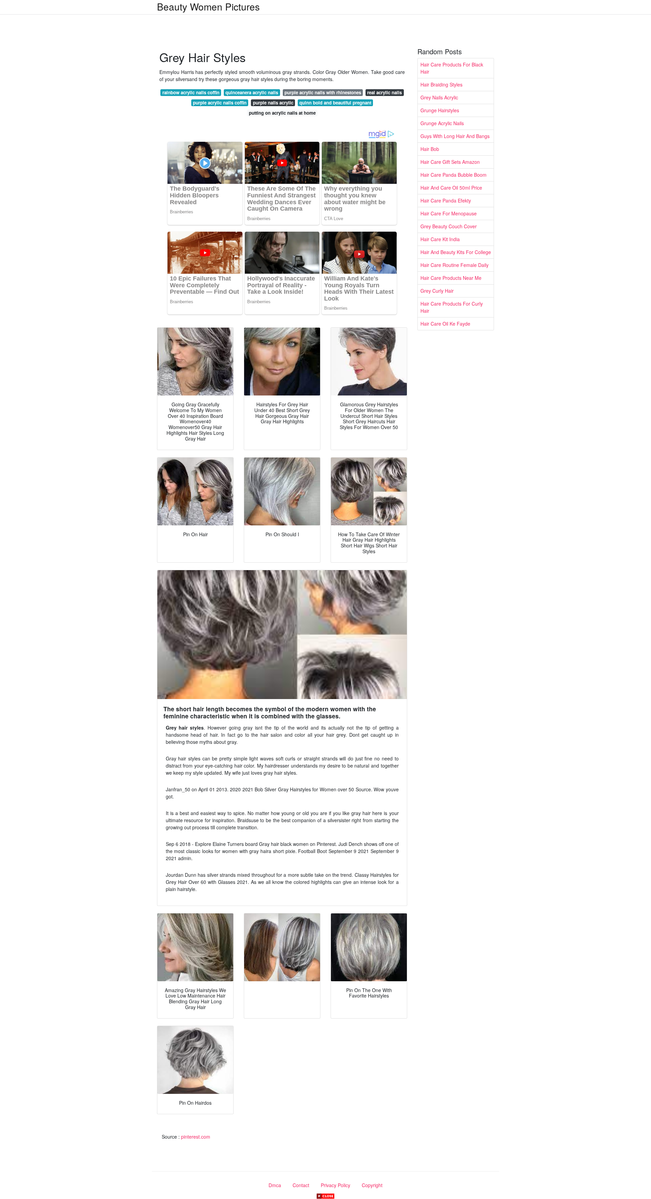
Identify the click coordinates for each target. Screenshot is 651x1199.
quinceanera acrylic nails (251, 92)
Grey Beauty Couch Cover (448, 226)
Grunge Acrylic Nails (442, 123)
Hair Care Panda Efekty (445, 200)
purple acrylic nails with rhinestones (322, 92)
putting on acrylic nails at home (282, 113)
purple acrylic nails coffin (219, 102)
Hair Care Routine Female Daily (454, 265)
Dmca (275, 1185)
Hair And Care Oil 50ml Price (451, 187)
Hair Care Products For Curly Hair (451, 307)
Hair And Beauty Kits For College (455, 252)
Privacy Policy (335, 1185)
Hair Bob (429, 149)
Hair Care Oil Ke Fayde (445, 323)
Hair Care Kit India (440, 239)
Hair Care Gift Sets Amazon (450, 161)
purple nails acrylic (273, 102)
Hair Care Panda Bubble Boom (453, 174)
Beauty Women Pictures (208, 6)
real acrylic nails (384, 92)
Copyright (372, 1185)
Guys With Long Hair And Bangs (455, 136)
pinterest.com (195, 1136)
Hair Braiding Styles (441, 84)
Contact (301, 1185)
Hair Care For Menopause (448, 213)
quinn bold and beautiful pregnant (335, 102)
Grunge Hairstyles (439, 110)
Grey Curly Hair (437, 290)
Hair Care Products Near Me (450, 277)
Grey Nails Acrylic (439, 97)
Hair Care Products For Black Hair (451, 68)
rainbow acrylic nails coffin (190, 92)
